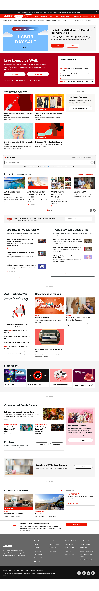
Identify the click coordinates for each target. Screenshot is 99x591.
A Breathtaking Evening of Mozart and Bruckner (40, 430)
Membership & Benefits (41, 16)
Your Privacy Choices (16, 576)
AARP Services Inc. (70, 554)
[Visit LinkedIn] (93, 573)
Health (37, 347)
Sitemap (5, 570)
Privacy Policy (47, 166)
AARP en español (79, 20)
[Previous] (90, 210)
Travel (6, 511)
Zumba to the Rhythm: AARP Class (9, 429)
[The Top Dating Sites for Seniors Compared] (88, 258)
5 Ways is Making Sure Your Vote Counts (16, 332)
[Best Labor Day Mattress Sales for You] (88, 241)
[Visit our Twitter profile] (84, 573)
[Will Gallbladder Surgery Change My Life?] (42, 268)
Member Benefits (23, 80)
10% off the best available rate (12, 516)
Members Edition (65, 16)
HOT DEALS (72, 494)
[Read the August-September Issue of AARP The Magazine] (42, 244)
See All (60, 490)
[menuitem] (5, 21)
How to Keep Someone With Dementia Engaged (78, 318)
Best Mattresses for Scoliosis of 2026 (48, 350)
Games (37, 315)
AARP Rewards (77, 16)
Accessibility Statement (37, 570)
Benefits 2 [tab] (49, 210)
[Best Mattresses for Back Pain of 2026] (88, 249)
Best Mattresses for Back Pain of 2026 (67, 248)
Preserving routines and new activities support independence (78, 324)
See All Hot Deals (73, 503)
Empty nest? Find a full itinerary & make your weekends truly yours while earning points (61, 201)
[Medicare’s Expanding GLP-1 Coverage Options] (18, 102)
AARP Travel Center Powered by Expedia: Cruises (36, 194)
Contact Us (53, 540)
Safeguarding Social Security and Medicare (17, 326)
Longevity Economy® (86, 559)
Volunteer (36, 547)
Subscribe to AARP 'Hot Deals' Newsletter (51, 465)
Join (57, 45)
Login (91, 16)
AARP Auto (39, 513)
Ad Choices (6, 576)
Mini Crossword (42, 317)
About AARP (10, 80)
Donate (36, 544)
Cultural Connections (10, 424)
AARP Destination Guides (12, 193)
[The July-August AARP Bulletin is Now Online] (42, 256)
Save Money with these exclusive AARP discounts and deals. (52, 468)
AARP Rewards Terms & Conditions (12, 573)
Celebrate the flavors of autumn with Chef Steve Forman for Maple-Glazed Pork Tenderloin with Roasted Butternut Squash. (22, 415)
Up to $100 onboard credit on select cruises (37, 200)
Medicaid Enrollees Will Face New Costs (16, 342)
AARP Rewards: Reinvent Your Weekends (57, 194)
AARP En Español (54, 544)
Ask (92, 162)
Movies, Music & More (41, 424)
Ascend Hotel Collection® (13, 513)
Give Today (76, 524)
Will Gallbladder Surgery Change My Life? (22, 265)
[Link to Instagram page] (88, 573)
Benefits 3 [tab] (51, 210)
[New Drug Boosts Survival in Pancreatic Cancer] (18, 131)
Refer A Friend (53, 551)
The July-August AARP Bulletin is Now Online (20, 253)
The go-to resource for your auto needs (45, 516)
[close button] (94, 27)
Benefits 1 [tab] (48, 210)
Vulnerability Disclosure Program (46, 573)
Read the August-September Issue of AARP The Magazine (20, 240)
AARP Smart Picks (54, 16)
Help (86, 20)
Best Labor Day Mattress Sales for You (67, 239)
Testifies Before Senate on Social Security (16, 347)
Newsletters (53, 547)
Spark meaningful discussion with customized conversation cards (82, 195)
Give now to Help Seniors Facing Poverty (34, 523)
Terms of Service (25, 570)
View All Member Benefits (85, 174)
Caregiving (69, 315)
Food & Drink (7, 408)
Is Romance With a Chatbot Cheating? (48, 142)
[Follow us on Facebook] (79, 573)
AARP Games (10, 384)
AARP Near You (38, 561)
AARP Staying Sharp (84, 385)
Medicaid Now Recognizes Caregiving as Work (17, 338)
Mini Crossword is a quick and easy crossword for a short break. (48, 321)
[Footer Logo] (14, 546)
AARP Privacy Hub (14, 570)
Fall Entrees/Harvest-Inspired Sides (19, 412)
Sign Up (83, 466)
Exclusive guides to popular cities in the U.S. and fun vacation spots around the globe (14, 199)
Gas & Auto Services (40, 511)
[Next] (94, 210)
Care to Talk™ (80, 192)
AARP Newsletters (59, 384)
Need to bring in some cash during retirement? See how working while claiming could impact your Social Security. (48, 12)
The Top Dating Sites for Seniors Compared (65, 257)
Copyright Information (29, 573)
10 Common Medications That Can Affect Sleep (76, 81)
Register (85, 16)
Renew (72, 45)
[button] (97, 12)
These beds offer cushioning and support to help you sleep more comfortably (49, 355)
